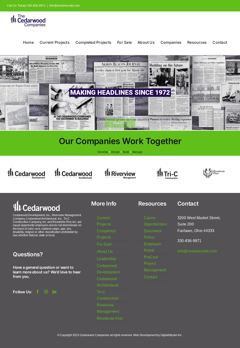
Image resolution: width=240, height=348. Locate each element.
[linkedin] (54, 292)
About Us (120, 123)
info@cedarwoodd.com (64, 5)
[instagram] (46, 292)
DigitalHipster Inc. (172, 335)
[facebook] (37, 292)
